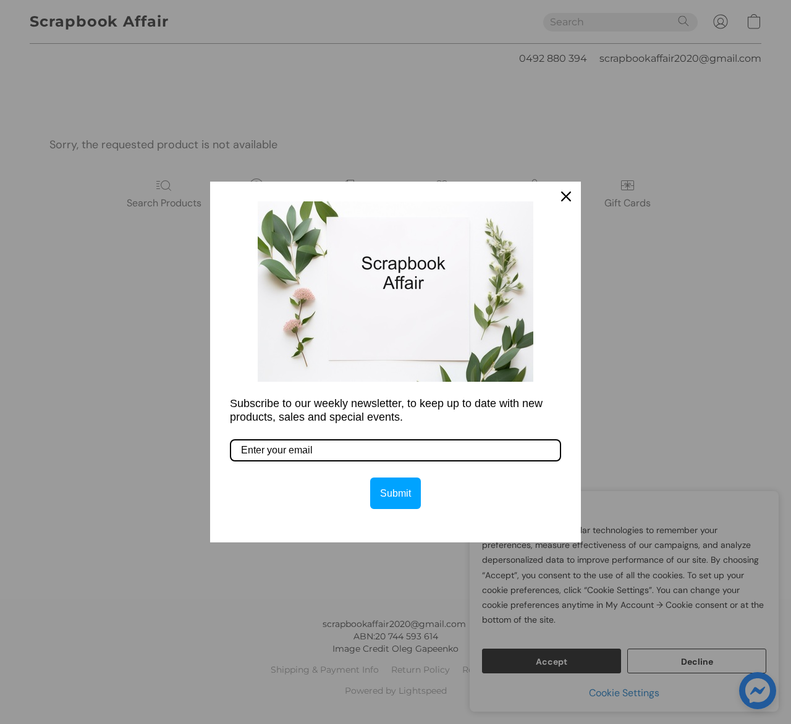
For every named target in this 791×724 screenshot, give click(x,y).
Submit (395, 493)
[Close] (566, 196)
